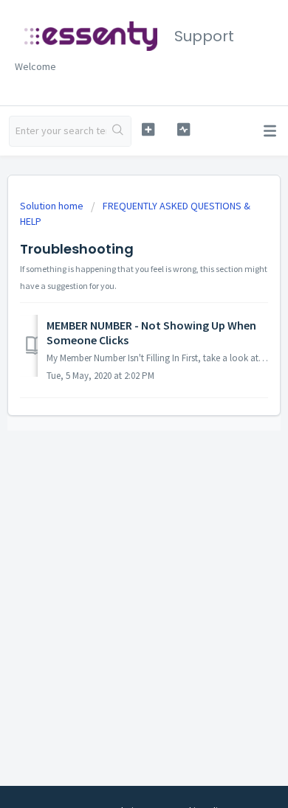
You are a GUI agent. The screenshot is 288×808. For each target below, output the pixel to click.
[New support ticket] (148, 129)
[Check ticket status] (183, 129)
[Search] (118, 131)
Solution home (53, 205)
